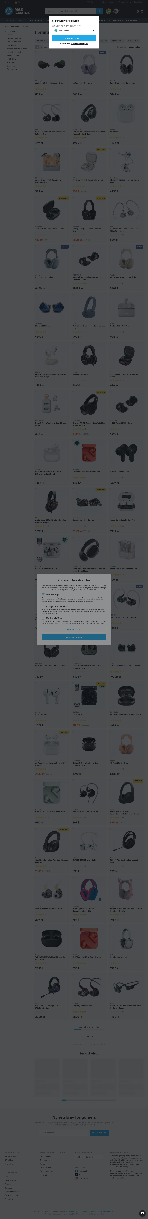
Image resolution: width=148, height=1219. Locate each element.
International (64, 31)
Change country (74, 38)
